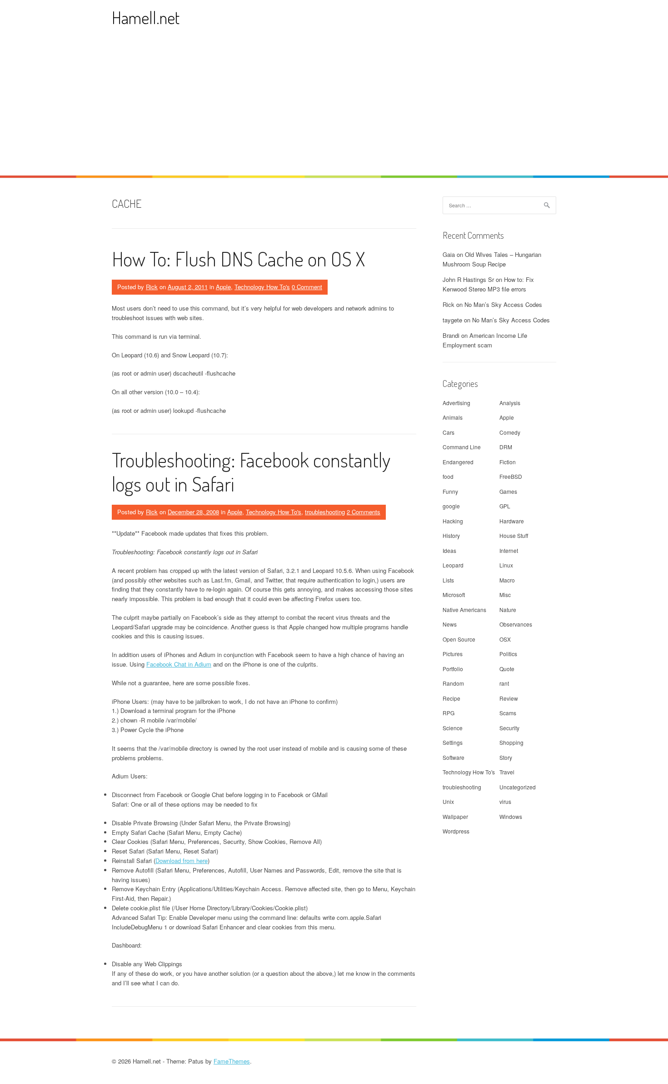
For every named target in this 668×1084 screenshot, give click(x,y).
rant (504, 683)
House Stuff (513, 535)
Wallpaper (455, 816)
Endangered (458, 462)
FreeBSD (510, 476)
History (451, 535)
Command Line (462, 447)
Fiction (507, 462)
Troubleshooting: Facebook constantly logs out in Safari (251, 471)
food (448, 476)
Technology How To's (262, 286)
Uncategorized (517, 787)
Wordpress (456, 831)
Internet (508, 550)
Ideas (449, 550)
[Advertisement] (334, 107)
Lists (448, 580)
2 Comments (363, 511)
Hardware (511, 521)
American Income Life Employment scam (485, 340)
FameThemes (232, 1061)
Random (453, 683)
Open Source (459, 639)
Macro (507, 580)
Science (453, 728)
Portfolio (453, 668)
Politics (508, 653)
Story (505, 757)
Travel (506, 772)
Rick (152, 286)
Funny (450, 491)
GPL (504, 506)
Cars (448, 432)
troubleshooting (325, 511)
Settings (453, 742)
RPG (448, 713)
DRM (505, 447)
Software (453, 757)
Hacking (453, 521)
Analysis (509, 402)
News (450, 624)
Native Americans (464, 609)
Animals (453, 417)
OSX (505, 639)
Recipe (451, 698)
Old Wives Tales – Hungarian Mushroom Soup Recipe (492, 259)
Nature (507, 609)
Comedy (509, 432)
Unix (448, 801)
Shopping (511, 742)
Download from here (181, 860)
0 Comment (307, 286)
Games (508, 491)
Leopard (453, 565)
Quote (506, 668)
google (451, 506)
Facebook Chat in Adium (178, 664)
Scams (507, 713)
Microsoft (454, 594)
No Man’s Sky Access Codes (503, 304)
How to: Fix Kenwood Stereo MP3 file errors (488, 284)
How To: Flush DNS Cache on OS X (238, 258)
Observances (515, 624)
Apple (223, 286)
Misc (505, 594)
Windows (510, 816)
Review (508, 698)
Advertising (456, 402)
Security (509, 728)
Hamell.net (145, 17)
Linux (506, 565)
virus (505, 801)
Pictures (453, 653)
